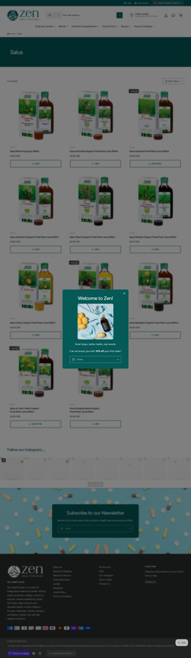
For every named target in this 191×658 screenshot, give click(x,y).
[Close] (124, 293)
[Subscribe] (118, 359)
